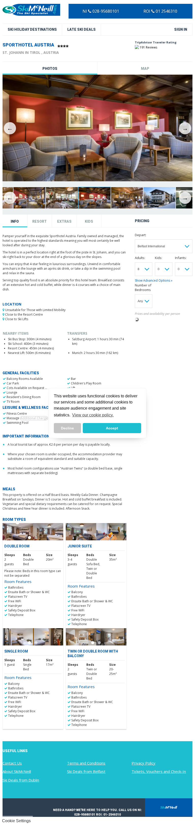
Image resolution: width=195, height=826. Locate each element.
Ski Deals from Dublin (21, 780)
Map (145, 69)
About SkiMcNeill (17, 771)
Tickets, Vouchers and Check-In (159, 771)
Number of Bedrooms (143, 287)
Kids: (158, 257)
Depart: (140, 235)
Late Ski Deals (81, 29)
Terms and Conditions (86, 763)
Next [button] (185, 128)
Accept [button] (112, 428)
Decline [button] (67, 428)
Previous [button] (10, 128)
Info (15, 221)
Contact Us (12, 763)
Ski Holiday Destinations (32, 29)
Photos (49, 69)
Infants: (181, 257)
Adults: (140, 257)
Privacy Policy (143, 763)
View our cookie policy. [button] (92, 415)
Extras (64, 221)
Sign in (180, 29)
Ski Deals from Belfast (86, 771)
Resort (39, 221)
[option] (97, 128)
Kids (89, 221)
